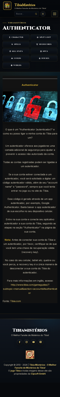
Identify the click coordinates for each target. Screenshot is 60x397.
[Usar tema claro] (43, 14)
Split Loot (45, 37)
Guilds (17, 58)
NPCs (45, 51)
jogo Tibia (15, 370)
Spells (17, 44)
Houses (45, 58)
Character (17, 37)
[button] (54, 14)
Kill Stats (17, 51)
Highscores (45, 44)
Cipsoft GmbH (38, 373)
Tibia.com (15, 301)
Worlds (17, 65)
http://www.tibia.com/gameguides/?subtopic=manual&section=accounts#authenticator (30, 288)
